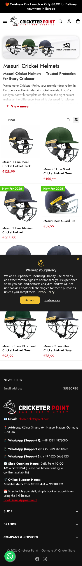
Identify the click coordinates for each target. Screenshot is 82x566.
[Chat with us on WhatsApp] (9, 556)
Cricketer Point (29, 85)
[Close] (78, 258)
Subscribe (71, 388)
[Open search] (60, 21)
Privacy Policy (45, 292)
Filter (11, 120)
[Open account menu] (69, 21)
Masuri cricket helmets (44, 90)
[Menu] (5, 21)
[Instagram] (44, 559)
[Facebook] (37, 559)
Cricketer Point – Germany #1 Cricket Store (46, 550)
